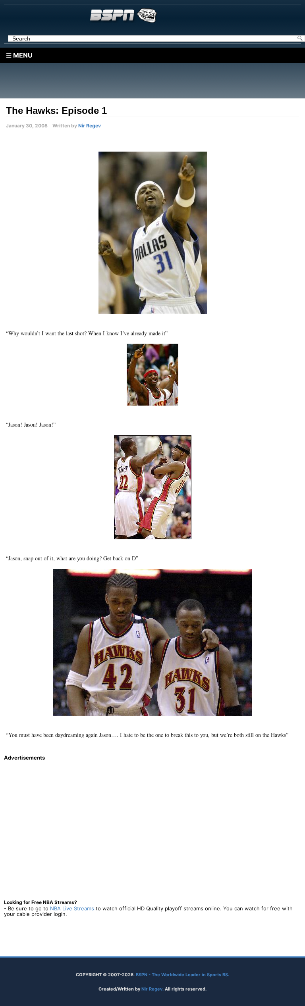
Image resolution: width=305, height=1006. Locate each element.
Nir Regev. (153, 989)
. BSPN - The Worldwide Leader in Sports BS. (181, 974)
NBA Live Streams (72, 908)
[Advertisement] (154, 80)
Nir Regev (89, 126)
